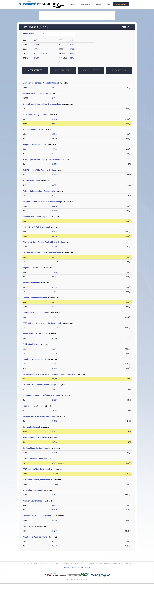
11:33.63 (55, 353)
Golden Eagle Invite (31, 344)
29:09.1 (54, 400)
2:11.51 (54, 232)
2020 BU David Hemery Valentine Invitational (42, 323)
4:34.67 (54, 495)
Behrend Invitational (31, 180)
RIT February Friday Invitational (36, 114)
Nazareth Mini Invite (31, 283)
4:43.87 (54, 531)
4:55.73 (54, 287)
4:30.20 (54, 247)
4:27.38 (54, 206)
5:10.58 (54, 541)
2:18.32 (54, 149)
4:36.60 (54, 453)
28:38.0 (54, 164)
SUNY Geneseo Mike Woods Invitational (39, 170)
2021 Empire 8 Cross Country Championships (42, 159)
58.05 (36, 40)
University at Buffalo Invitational (36, 227)
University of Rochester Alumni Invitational (41, 83)
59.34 (54, 505)
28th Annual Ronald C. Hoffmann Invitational (41, 395)
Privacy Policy (27, 563)
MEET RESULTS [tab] (35, 70)
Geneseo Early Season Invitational (37, 93)
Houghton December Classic (35, 144)
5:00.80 (54, 338)
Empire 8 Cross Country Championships (39, 385)
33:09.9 (54, 185)
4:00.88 (54, 154)
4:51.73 (54, 119)
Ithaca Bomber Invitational (34, 334)
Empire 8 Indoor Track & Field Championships (42, 104)
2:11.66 (54, 272)
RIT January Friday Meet (33, 129)
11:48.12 (55, 292)
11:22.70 (55, 262)
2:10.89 (54, 317)
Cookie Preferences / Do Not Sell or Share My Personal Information (110, 563)
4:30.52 (54, 307)
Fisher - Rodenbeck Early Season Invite (39, 191)
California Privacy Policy (41, 563)
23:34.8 (72, 54)
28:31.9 (36, 58)
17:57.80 (73, 49)
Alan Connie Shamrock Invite (35, 537)
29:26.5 (54, 389)
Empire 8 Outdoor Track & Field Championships (42, 202)
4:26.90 (36, 45)
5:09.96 (54, 349)
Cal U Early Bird (29, 526)
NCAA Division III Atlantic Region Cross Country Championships (49, 374)
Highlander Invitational (32, 268)
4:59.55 (54, 134)
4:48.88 (54, 520)
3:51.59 (54, 510)
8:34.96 (54, 211)
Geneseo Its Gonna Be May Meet (36, 216)
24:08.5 (54, 196)
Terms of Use (54, 563)
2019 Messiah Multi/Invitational (36, 469)
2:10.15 (72, 40)
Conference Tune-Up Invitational (36, 312)
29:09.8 (54, 410)
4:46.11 (72, 45)
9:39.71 (54, 546)
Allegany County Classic (33, 501)
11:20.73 (55, 109)
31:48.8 (54, 175)
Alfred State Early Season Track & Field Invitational (44, 242)
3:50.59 (54, 139)
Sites (61, 563)
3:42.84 (54, 277)
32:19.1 (72, 58)
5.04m (36, 54)
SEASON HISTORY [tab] (91, 70)
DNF (53, 98)
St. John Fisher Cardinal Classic (36, 448)
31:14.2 (54, 421)
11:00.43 (55, 328)
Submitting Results (70, 563)
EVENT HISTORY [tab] (63, 70)
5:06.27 (54, 364)
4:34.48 (54, 88)
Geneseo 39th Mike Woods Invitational (39, 416)
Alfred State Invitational (33, 458)
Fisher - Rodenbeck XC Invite (35, 437)
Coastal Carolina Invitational (35, 298)
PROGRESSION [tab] (119, 70)
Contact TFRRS (82, 563)
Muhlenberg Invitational (33, 490)
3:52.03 (54, 368)
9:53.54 (36, 49)
